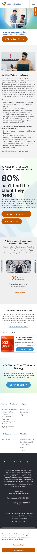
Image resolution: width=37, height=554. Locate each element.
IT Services (5, 419)
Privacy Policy (28, 513)
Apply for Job (5, 439)
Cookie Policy (19, 513)
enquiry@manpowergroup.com (19, 493)
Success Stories (25, 412)
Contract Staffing (7, 412)
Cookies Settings (18, 545)
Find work (10, 221)
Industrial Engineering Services (8, 426)
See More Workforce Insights (18, 326)
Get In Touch (13, 39)
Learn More (19, 293)
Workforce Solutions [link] (9, 404)
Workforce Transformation (6, 415)
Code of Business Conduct (19, 521)
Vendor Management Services (8, 422)
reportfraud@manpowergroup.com (16, 139)
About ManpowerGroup (27, 439)
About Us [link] (23, 434)
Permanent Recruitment (9, 409)
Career (8, 516)
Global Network (25, 445)
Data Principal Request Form (19, 518)
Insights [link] (23, 404)
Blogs (22, 415)
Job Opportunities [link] (8, 434)
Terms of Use (9, 513)
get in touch (17, 385)
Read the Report (24, 349)
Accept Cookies (19, 550)
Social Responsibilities (27, 442)
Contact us (23, 450)
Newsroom (23, 447)
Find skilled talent (14, 214)
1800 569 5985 (24, 498)
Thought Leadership (26, 409)
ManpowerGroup (12, 4)
